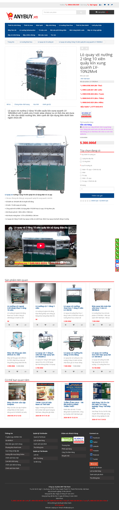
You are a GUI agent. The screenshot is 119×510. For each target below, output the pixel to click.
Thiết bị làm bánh (82, 25)
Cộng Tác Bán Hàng (68, 452)
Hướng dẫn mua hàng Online (14, 454)
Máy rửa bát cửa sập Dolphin (16, 403)
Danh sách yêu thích (40, 444)
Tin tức (53, 35)
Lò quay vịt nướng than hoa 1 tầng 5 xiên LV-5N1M (73, 308)
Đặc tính (36, 104)
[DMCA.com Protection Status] (67, 439)
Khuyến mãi (65, 456)
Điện (83, 172)
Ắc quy (84, 175)
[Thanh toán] (112, 5)
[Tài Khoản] (100, 5)
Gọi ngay (93, 4)
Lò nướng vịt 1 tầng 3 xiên (45, 307)
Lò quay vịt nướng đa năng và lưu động (73, 354)
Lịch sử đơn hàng (39, 440)
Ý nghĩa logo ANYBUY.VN (13, 437)
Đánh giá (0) (47, 104)
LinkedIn (96, 446)
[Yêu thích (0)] (105, 5)
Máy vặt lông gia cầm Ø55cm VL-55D (16, 354)
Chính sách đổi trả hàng (13, 465)
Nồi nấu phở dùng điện (58, 30)
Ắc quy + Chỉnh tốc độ (89, 181)
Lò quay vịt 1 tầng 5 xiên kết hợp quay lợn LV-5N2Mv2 (45, 355)
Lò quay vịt (9, 195)
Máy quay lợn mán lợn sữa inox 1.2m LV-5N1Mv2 (101, 308)
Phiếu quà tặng (67, 449)
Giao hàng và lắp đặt (12, 451)
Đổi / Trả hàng (38, 458)
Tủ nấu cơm (43, 30)
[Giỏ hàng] (108, 5)
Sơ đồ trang (37, 462)
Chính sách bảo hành (12, 468)
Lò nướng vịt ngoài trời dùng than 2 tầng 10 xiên (16, 308)
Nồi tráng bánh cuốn (76, 30)
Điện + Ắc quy (86, 178)
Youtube (96, 451)
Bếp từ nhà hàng (14, 35)
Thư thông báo (38, 447)
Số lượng (83, 185)
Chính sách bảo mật (11, 458)
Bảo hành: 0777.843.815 (92, 106)
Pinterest (96, 455)
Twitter (95, 442)
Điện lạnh (39, 25)
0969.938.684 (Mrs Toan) (93, 94)
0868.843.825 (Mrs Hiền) (92, 102)
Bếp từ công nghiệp (95, 30)
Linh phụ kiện (97, 25)
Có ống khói (86, 161)
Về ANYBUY (9, 440)
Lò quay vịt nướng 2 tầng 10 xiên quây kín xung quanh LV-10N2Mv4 (80, 42)
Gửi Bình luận (103, 201)
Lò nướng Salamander (27, 30)
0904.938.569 (73, 4)
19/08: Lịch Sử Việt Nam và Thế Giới (44, 403)
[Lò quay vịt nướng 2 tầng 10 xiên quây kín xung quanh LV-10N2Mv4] (41, 73)
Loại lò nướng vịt (86, 165)
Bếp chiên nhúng (29, 35)
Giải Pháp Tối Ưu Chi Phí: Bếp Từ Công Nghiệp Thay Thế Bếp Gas (101, 405)
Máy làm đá (12, 30)
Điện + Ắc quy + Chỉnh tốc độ (91, 170)
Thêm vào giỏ (97, 195)
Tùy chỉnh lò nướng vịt (88, 154)
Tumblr (95, 459)
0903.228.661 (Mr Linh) (92, 90)
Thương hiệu (66, 445)
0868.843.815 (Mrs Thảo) (93, 98)
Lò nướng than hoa (66, 25)
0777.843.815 (59, 505)
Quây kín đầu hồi (87, 159)
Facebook (96, 438)
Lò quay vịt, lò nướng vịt (45, 42)
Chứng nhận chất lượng (22, 104)
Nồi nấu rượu (43, 35)
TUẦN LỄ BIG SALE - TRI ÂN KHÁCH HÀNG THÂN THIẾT (73, 404)
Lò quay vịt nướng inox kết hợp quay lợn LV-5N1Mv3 (101, 355)
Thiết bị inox (28, 25)
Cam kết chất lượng (11, 461)
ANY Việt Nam (85, 79)
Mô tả (8, 104)
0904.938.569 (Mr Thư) (92, 85)
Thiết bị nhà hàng (14, 25)
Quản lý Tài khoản (39, 437)
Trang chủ (11, 42)
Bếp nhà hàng (51, 25)
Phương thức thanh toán (13, 447)
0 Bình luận (94, 201)
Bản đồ (94, 464)
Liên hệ (36, 455)
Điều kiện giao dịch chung (13, 444)
